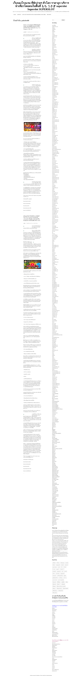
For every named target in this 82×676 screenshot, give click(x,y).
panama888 (54, 226)
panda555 (53, 228)
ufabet (53, 357)
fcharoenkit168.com (55, 119)
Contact (19, 14)
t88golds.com (54, 338)
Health (53, 145)
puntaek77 (54, 279)
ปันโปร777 (54, 426)
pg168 (53, 240)
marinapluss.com (55, 203)
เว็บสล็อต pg (54, 512)
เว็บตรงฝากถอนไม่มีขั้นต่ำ (57, 506)
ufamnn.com (54, 361)
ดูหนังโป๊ (53, 660)
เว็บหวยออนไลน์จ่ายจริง (56, 513)
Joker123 (53, 159)
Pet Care (53, 231)
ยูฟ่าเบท (53, 437)
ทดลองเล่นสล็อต (55, 405)
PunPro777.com (55, 277)
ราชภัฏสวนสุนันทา (55, 439)
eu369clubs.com (55, 117)
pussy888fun (54, 282)
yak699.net (54, 388)
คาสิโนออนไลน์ (55, 396)
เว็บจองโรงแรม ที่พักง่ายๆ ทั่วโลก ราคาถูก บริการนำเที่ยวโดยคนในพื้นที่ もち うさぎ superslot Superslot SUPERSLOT (41, 6)
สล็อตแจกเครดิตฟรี (55, 476)
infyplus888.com (55, 155)
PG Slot (53, 233)
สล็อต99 (53, 458)
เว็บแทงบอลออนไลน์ (56, 516)
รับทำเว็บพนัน (54, 438)
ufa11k (53, 351)
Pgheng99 (54, 247)
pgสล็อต (53, 263)
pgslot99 (53, 256)
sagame (53, 292)
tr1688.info (54, 347)
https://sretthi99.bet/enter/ (56, 149)
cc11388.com (54, 99)
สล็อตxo (53, 462)
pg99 (53, 243)
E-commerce (54, 113)
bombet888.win (54, 86)
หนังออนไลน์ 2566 (55, 484)
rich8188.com (54, 287)
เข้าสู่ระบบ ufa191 (55, 494)
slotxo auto (54, 323)
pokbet (32, 135)
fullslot (53, 130)
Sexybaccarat (54, 309)
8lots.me (53, 41)
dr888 (53, 108)
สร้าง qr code (54, 443)
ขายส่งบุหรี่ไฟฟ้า (55, 393)
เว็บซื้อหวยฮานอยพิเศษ (56, 502)
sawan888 (54, 297)
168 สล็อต (54, 25)
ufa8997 (53, 355)
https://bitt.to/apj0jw (26, 205)
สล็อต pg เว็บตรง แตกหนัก (61, 586)
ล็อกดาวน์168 (54, 440)
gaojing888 (54, 136)
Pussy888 (53, 281)
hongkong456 (54, 148)
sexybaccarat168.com (56, 310)
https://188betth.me (55, 669)
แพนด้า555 (54, 521)
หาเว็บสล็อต (54, 492)
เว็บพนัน (53, 508)
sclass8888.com (55, 302)
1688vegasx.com (55, 26)
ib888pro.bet (54, 154)
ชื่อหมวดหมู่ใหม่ (55, 398)
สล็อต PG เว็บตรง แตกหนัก (57, 448)
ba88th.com (54, 61)
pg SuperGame (54, 237)
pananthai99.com (55, 227)
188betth (53, 31)
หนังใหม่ (53, 485)
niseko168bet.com (55, 217)
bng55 (53, 85)
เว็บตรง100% (54, 503)
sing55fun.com (54, 313)
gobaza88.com (54, 141)
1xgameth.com (54, 35)
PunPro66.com (54, 274)
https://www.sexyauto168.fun (57, 656)
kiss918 (53, 173)
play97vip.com (54, 264)
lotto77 (53, 190)
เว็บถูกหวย (54, 507)
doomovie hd (54, 670)
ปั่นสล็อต (53, 423)
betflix (53, 71)
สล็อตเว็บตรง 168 (55, 470)
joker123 (53, 613)
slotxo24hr (54, 324)
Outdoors (53, 223)
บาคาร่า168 (54, 417)
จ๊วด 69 (53, 397)
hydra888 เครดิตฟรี (55, 153)
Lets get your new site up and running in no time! (34, 14)
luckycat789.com (55, 192)
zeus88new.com (55, 391)
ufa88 (53, 353)
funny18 (53, 133)
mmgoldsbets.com (55, 210)
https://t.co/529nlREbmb (27, 210)
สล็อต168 (54, 449)
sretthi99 (53, 329)
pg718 (53, 241)
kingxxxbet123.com (55, 171)
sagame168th (54, 295)
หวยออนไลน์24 (55, 488)
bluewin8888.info (55, 82)
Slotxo (54, 573)
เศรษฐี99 (53, 517)
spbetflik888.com (55, 325)
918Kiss (53, 43)
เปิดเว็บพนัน (54, 499)
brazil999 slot (54, 90)
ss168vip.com (54, 330)
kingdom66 (54, 168)
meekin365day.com (55, 208)
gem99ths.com (54, 137)
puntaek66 (54, 278)
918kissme (54, 45)
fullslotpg (53, 132)
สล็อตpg (53, 460)
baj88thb (53, 66)
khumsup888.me (55, 165)
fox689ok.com (54, 127)
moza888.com (54, 213)
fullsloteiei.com (54, 131)
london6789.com (55, 187)
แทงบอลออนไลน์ (55, 518)
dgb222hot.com (54, 105)
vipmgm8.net (54, 378)
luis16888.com (54, 194)
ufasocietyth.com (55, 364)
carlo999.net (54, 95)
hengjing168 (54, 146)
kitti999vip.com (55, 174)
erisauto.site (54, 116)
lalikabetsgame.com (55, 177)
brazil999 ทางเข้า (55, 93)
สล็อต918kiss (54, 457)
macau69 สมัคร (55, 199)
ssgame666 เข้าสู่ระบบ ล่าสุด (57, 334)
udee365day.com (55, 350)
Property (53, 272)
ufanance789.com (55, 362)
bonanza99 (54, 87)
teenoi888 (53, 342)
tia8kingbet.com (55, 346)
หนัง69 (53, 481)
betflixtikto (54, 72)
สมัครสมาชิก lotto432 (56, 442)
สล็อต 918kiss (54, 446)
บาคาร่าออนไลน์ (55, 419)
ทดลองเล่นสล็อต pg (55, 407)
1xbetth (53, 34)
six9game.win (54, 315)
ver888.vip (54, 374)
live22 (53, 183)
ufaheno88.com (54, 360)
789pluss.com (54, 36)
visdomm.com (54, 379)
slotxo (53, 658)
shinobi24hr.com (55, 311)
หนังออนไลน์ (54, 483)
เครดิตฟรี (54, 497)
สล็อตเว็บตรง (54, 469)
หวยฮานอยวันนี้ (55, 490)
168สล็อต (54, 29)
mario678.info (54, 205)
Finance (53, 123)
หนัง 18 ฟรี (54, 480)
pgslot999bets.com (55, 259)
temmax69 (54, 343)
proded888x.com (55, 269)
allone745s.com (55, 54)
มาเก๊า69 (53, 435)
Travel (53, 348)
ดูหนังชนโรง (54, 629)
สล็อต (53, 444)
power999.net (54, 268)
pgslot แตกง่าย (55, 663)
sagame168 (54, 293)
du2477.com (54, 112)
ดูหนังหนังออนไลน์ (55, 401)
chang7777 (54, 100)
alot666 (53, 57)
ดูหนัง (65, 575)
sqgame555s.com (55, 328)
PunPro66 (53, 273)
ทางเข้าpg (54, 414)
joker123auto (54, 160)
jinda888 (53, 158)
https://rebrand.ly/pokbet (27, 201)
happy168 (53, 144)
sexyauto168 (54, 307)
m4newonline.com (55, 196)
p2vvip (53, 224)
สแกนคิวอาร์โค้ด (55, 479)
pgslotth (53, 260)
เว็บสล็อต (54, 511)
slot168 (65, 571)
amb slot (53, 58)
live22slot (53, 185)
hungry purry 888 (55, 151)
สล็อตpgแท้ (54, 461)
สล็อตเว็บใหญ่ (54, 474)
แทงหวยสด (54, 520)
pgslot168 (53, 252)
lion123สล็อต (54, 181)
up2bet (53, 369)
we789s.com (54, 380)
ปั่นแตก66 (54, 424)
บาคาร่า (53, 415)
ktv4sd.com (54, 176)
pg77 (53, 242)
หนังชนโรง (54, 610)
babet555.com (54, 63)
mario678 (53, 204)
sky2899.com (54, 316)
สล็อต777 (54, 452)
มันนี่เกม (53, 434)
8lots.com (53, 39)
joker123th (54, 162)
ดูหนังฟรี (53, 627)
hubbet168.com (54, 150)
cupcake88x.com (55, 103)
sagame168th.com (55, 296)
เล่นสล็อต (54, 501)
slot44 (53, 649)
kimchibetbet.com (55, 167)
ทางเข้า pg (54, 411)
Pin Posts (49, 14)
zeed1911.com (54, 389)
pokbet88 (27, 66)
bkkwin (53, 81)
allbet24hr (54, 53)
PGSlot (53, 251)
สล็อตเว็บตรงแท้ (55, 472)
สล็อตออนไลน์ (54, 466)
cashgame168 (54, 96)
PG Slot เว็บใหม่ (55, 236)
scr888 (53, 304)
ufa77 (53, 352)
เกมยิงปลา (54, 493)
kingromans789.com (55, 169)
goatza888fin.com (55, 140)
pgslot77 (53, 254)
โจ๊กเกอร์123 (54, 522)
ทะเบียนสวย (54, 410)
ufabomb (53, 359)
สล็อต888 (54, 453)
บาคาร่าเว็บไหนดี (55, 421)
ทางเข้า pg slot (54, 412)
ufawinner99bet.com (55, 366)
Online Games (54, 222)
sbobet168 (54, 298)
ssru (52, 336)
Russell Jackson (35, 223)
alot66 (53, 55)
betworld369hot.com (55, 78)
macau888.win (54, 200)
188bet (53, 30)
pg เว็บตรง (54, 238)
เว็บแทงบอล (54, 515)
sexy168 (53, 305)
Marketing (54, 206)
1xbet (53, 32)
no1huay (53, 218)
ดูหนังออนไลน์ (54, 402)
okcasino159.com (55, 219)
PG (52, 232)
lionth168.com (54, 182)
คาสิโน (53, 394)
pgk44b (53, 250)
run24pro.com (54, 291)
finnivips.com (54, 126)
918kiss (53, 608)
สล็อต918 (54, 456)
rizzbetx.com (54, 288)
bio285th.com (54, 80)
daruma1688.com (55, 104)
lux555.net (54, 195)
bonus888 (53, 89)
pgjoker (53, 249)
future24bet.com (55, 135)
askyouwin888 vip (55, 59)
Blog (15, 14)
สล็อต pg (53, 447)
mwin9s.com (54, 214)
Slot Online (54, 319)
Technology (54, 341)
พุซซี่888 (53, 430)
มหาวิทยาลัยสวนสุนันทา (56, 433)
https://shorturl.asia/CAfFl (27, 468)
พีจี (52, 428)
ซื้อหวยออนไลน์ (55, 636)
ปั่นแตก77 (54, 425)
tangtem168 (54, 339)
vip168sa (53, 375)
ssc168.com (54, 332)
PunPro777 (54, 275)
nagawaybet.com (55, 215)
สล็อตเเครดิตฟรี (55, 475)
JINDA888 (54, 652)
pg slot (53, 619)
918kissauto (54, 44)
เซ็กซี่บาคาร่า (54, 498)
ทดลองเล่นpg (54, 403)
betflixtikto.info (55, 73)
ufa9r (53, 356)
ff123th (53, 122)
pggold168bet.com (55, 245)
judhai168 (54, 164)
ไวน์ (53, 525)
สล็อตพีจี (53, 463)
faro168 (53, 118)
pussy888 (53, 617)
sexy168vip (54, 306)
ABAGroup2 (54, 49)
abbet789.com (54, 50)
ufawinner (54, 365)
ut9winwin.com (54, 370)
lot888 (53, 188)
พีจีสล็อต (53, 429)
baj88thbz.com (54, 67)
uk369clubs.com (55, 368)
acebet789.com (54, 52)
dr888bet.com (54, 109)
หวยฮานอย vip (55, 489)
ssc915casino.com (55, 333)
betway (53, 76)
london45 (53, 186)
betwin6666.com (55, 77)
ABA (53, 48)
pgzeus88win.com (55, 261)
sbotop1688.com (55, 300)
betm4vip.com (54, 75)
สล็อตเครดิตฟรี (55, 467)
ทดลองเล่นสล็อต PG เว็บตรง (57, 408)
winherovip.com (55, 385)
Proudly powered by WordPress (35, 675)
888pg (53, 38)
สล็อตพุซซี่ (54, 465)
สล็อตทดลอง (54, 659)
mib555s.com (54, 209)
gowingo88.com (55, 142)
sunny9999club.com (55, 337)
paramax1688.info (55, 229)
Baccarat (53, 64)
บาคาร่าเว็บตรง (55, 420)
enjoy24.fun (54, 114)
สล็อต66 (53, 451)
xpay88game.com (55, 387)
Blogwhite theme (49, 675)
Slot (52, 318)
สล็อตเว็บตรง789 (55, 471)
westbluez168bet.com (56, 383)
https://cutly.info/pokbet (26, 203)
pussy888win (54, 283)
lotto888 (53, 191)
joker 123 (53, 642)
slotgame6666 (54, 320)
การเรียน (53, 392)
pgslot (53, 620)
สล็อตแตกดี (54, 478)
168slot (53, 27)
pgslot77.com (54, 255)
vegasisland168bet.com (56, 371)
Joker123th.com (55, 163)
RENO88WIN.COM (55, 284)
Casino (53, 98)
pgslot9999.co (54, 258)
